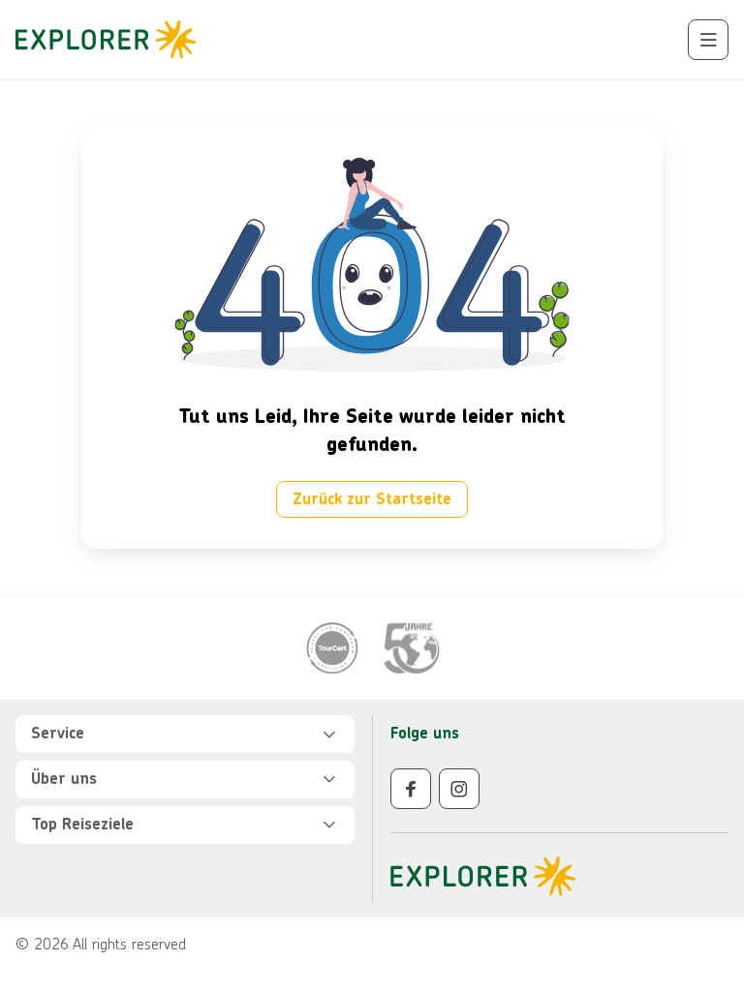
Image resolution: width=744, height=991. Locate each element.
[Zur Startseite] (112, 39)
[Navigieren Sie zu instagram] (459, 788)
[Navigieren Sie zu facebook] (410, 788)
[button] (185, 734)
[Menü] (708, 39)
